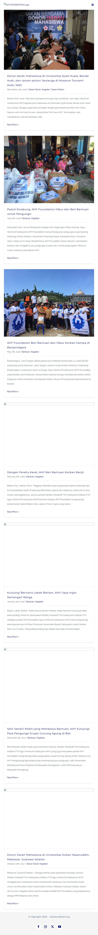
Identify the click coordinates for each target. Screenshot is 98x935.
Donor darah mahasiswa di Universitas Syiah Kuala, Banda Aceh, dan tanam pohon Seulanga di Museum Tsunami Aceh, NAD (48, 80)
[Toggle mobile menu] (92, 4)
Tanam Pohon (57, 89)
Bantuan (26, 218)
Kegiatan (46, 89)
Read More (12, 124)
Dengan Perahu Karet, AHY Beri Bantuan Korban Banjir (45, 472)
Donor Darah (35, 89)
